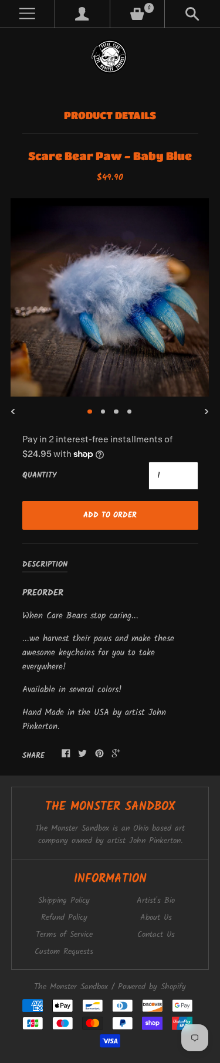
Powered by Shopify (152, 987)
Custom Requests (64, 952)
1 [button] (89, 411)
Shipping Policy (64, 901)
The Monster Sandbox (71, 987)
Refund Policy (64, 918)
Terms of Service (64, 935)
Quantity (39, 475)
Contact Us (156, 935)
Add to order (110, 515)
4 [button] (129, 411)
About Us (156, 918)
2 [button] (103, 411)
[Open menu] (27, 14)
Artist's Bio (156, 901)
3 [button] (116, 411)
